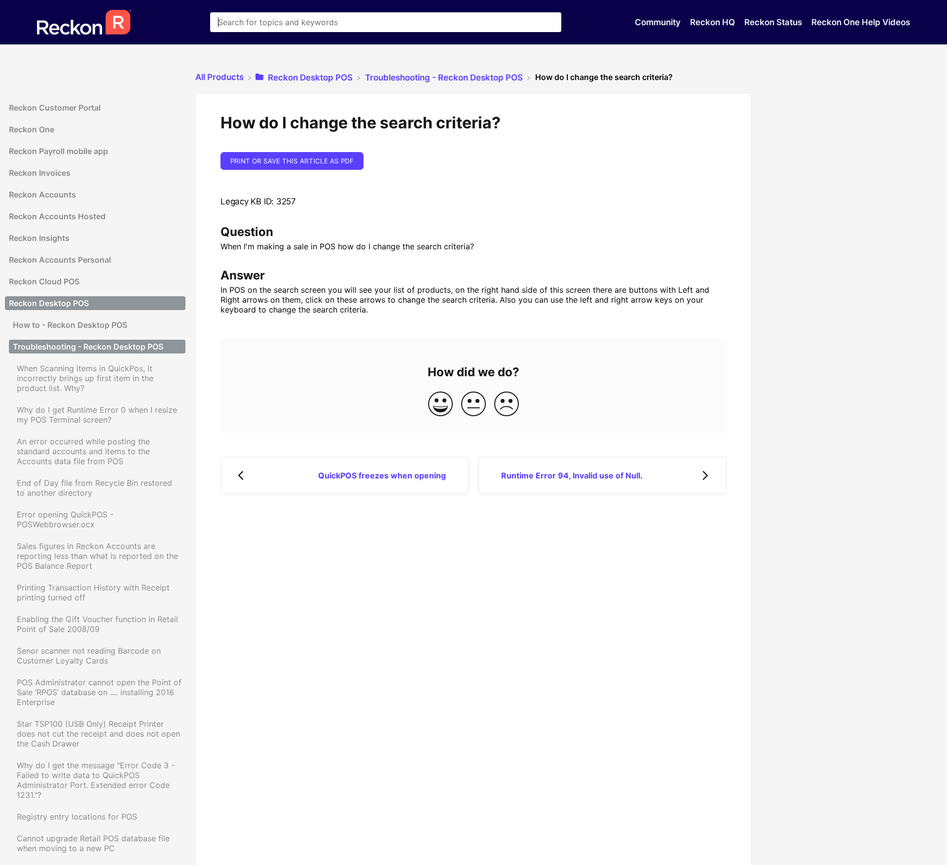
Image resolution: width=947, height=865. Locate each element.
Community (659, 22)
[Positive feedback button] (440, 404)
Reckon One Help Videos (860, 22)
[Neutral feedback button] (473, 404)
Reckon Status (774, 22)
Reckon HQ (713, 22)
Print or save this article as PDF (292, 161)
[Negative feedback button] (506, 404)
